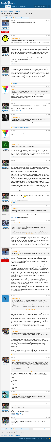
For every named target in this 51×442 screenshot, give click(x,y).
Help (44, 438)
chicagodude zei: (15, 208)
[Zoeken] (49, 6)
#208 (49, 130)
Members (22, 6)
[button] (18, 6)
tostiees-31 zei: (14, 360)
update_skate (18, 79)
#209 (49, 142)
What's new (14, 6)
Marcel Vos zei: (14, 144)
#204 (49, 67)
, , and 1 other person (20, 127)
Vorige (3, 17)
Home (3, 6)
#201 (49, 20)
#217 (49, 357)
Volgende (25, 17)
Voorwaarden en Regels (31, 438)
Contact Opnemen (21, 438)
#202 (49, 35)
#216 (49, 328)
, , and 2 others (20, 354)
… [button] (8, 17)
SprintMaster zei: (15, 38)
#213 (49, 220)
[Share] (46, 20)
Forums (8, 6)
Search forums (9, 8)
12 (15, 17)
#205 (49, 86)
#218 (49, 391)
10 (11, 17)
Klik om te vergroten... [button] (30, 233)
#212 (49, 205)
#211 (49, 193)
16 (21, 17)
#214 (49, 248)
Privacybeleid (39, 438)
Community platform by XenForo (25, 440)
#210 (49, 160)
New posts (3, 8)
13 (17, 17)
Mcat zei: (13, 405)
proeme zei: (14, 89)
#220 (49, 417)
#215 (49, 295)
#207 (49, 114)
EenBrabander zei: (15, 117)
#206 (49, 103)
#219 (49, 403)
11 (13, 17)
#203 (49, 47)
